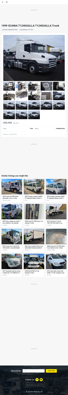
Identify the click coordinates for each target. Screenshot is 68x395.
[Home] (34, 387)
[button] (9, 86)
